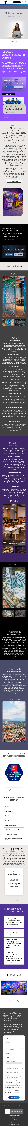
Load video (10, 86)
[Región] (22, 2)
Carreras (14, 41)
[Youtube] (24, 1105)
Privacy (14, 1117)
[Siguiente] (15, 218)
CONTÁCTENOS (17, 2)
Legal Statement (14, 1122)
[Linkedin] (4, 1105)
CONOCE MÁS (8, 94)
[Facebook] (12, 1105)
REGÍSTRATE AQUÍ (9, 240)
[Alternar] (2, 2)
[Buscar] (25, 2)
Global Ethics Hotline (14, 1124)
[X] (8, 1105)
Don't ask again (18, 86)
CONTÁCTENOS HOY (14, 181)
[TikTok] (20, 1105)
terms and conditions (10, 83)
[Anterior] (12, 218)
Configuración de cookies (14, 1115)
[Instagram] (16, 1105)
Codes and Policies (14, 1120)
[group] (14, 44)
